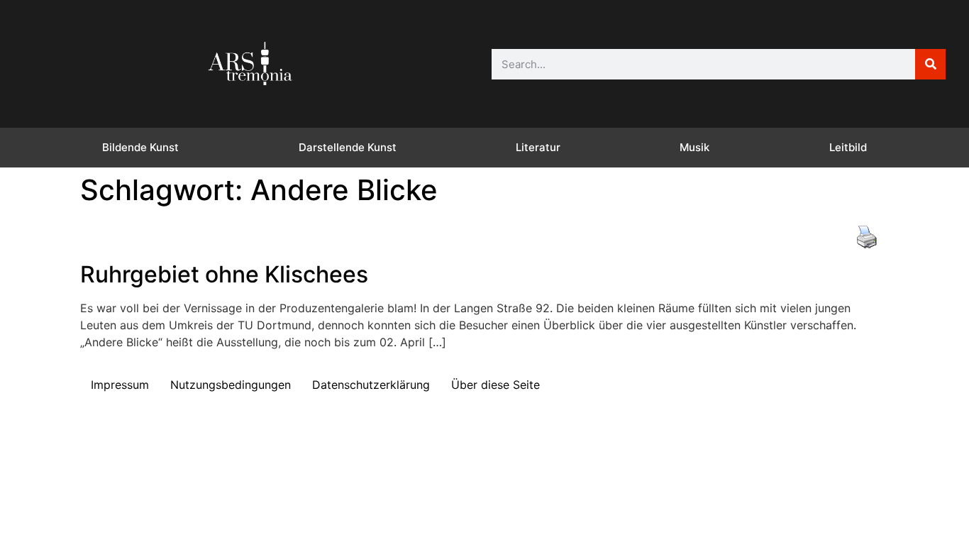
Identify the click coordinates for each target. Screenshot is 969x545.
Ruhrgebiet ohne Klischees (224, 274)
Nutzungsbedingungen (230, 385)
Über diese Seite (495, 385)
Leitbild (848, 147)
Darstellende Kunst (348, 147)
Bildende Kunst (140, 147)
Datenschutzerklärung (371, 385)
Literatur (538, 147)
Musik (694, 147)
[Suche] (930, 64)
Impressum (120, 385)
